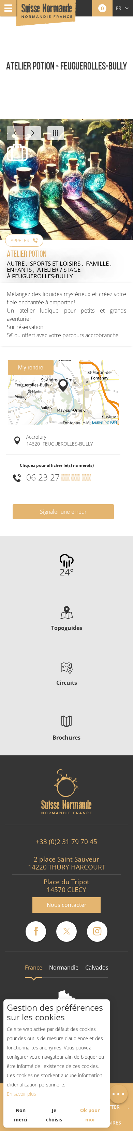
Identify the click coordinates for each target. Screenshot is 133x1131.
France (33, 967)
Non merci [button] (20, 1115)
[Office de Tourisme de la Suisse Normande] (47, 13)
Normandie (63, 967)
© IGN (111, 422)
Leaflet (97, 422)
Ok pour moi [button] (90, 1115)
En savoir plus (21, 1094)
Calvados (96, 967)
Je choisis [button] (54, 1115)
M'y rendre (30, 367)
